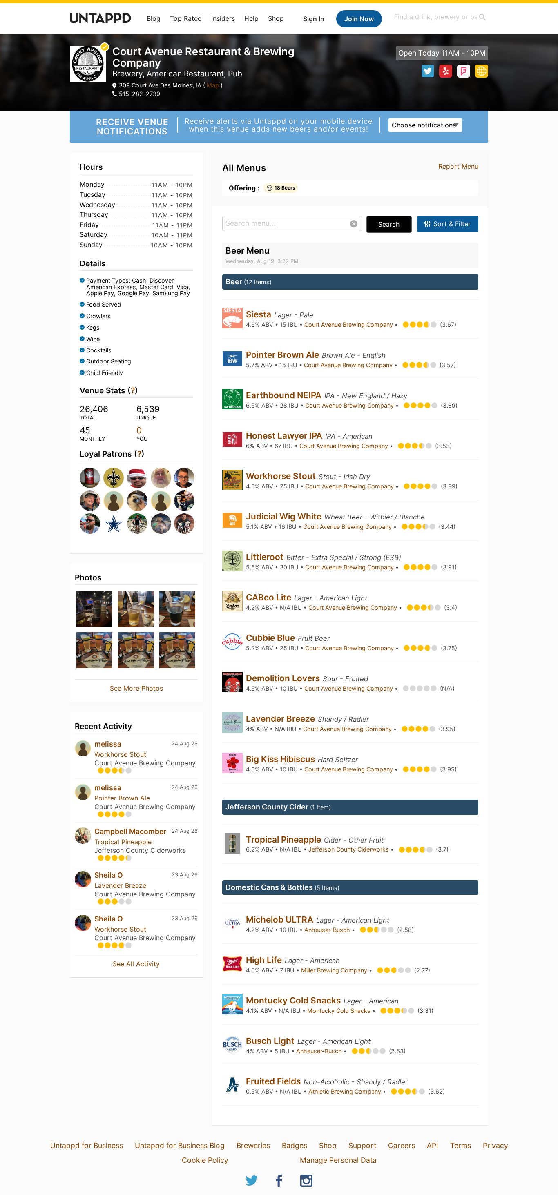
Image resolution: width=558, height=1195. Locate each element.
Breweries (253, 1145)
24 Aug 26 (185, 743)
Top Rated (186, 18)
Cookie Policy (205, 1160)
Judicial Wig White (285, 516)
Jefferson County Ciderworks (349, 849)
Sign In (313, 19)
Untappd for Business (86, 1145)
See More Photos (136, 688)
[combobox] (440, 17)
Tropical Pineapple (123, 842)
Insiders (223, 18)
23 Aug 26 (185, 875)
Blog (154, 18)
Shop (276, 18)
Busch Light (271, 1041)
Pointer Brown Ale (122, 798)
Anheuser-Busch (328, 929)
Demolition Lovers (284, 678)
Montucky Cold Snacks (294, 1000)
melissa (107, 744)
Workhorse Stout (120, 754)
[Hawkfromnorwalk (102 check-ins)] (89, 523)
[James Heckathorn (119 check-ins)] (183, 500)
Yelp (445, 71)
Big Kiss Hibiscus (281, 759)
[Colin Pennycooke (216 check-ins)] (112, 500)
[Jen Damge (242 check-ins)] (89, 500)
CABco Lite (269, 597)
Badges (294, 1145)
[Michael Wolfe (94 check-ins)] (112, 523)
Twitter (427, 71)
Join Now (359, 19)
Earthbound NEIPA (285, 395)
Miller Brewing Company (335, 970)
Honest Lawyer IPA (285, 435)
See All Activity (136, 964)
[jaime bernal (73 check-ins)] (183, 523)
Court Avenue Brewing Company (349, 324)
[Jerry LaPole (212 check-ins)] (136, 500)
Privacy (495, 1145)
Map (213, 85)
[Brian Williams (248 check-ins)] (183, 478)
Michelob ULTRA (280, 919)
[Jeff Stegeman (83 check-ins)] (136, 523)
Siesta (259, 314)
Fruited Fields (274, 1081)
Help (251, 18)
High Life (265, 960)
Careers (401, 1145)
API (432, 1145)
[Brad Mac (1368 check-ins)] (89, 478)
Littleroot (266, 557)
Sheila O (108, 875)
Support (362, 1145)
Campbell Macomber (130, 831)
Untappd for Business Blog (180, 1145)
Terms (460, 1145)
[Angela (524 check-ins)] (112, 478)
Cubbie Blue (271, 638)
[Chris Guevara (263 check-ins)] (136, 478)
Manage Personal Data (338, 1160)
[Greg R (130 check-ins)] (160, 500)
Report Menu (458, 166)
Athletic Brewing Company (345, 1091)
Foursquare (463, 71)
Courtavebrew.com (481, 71)
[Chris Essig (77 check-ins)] (160, 523)
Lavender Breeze (120, 885)
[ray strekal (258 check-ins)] (160, 478)
